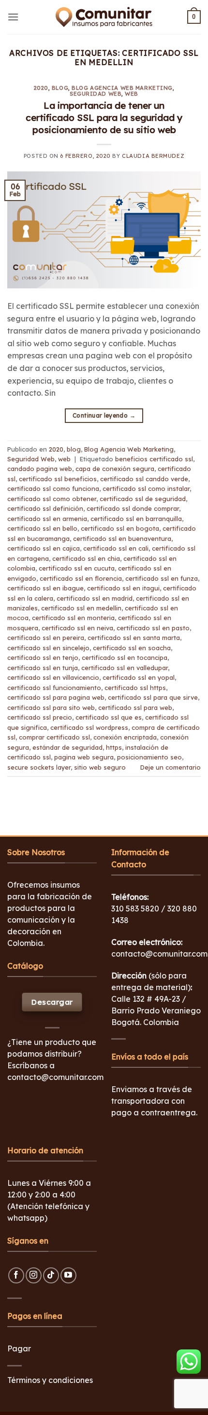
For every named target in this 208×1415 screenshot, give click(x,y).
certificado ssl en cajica (43, 548)
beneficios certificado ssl (154, 459)
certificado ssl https (135, 687)
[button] (13, 17)
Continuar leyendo (104, 415)
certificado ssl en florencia (81, 578)
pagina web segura (84, 757)
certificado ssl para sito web (51, 707)
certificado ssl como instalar (146, 488)
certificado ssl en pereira (45, 637)
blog (60, 87)
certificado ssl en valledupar (124, 668)
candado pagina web (39, 468)
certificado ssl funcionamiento (54, 687)
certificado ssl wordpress (89, 727)
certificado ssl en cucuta (77, 568)
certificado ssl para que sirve (153, 697)
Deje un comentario (170, 767)
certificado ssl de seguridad (143, 499)
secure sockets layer (39, 767)
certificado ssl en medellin (81, 608)
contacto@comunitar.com (55, 1077)
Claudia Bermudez (153, 155)
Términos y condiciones (50, 1380)
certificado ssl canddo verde (144, 479)
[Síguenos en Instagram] (34, 1275)
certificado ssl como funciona (53, 488)
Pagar (19, 1348)
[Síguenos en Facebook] (16, 1275)
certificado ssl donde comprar (133, 508)
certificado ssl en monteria (73, 618)
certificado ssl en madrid (95, 598)
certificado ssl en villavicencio (53, 677)
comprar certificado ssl (54, 737)
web (131, 93)
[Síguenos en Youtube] (68, 1275)
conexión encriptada (125, 737)
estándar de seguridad (67, 747)
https (114, 747)
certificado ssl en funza (161, 578)
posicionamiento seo (149, 757)
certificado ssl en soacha (132, 648)
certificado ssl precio (39, 717)
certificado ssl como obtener (51, 499)
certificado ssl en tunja (42, 668)
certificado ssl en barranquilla (136, 518)
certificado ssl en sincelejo (48, 648)
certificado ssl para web (135, 707)
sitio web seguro (100, 767)
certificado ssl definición (45, 508)
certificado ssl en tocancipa (124, 657)
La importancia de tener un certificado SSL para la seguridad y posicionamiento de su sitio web (104, 117)
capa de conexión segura (114, 468)
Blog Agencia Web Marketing (122, 87)
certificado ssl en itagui (123, 588)
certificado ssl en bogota (120, 528)
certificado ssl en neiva (77, 628)
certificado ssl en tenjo (42, 657)
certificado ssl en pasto (153, 628)
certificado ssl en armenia (47, 518)
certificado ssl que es (108, 717)
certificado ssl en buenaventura (122, 538)
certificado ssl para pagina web (55, 697)
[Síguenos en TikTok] (51, 1275)
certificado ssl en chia (86, 558)
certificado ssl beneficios (58, 479)
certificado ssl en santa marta (134, 637)
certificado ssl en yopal (139, 677)
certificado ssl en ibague (45, 588)
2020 (41, 87)
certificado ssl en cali (116, 548)
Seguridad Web (95, 93)
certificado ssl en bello (42, 528)
